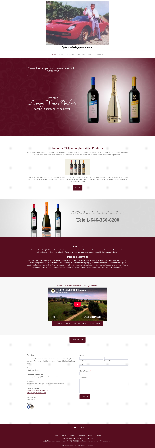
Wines (77, 188)
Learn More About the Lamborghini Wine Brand (78, 323)
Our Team (81, 436)
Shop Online (77, 340)
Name (82, 355)
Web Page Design (75, 445)
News (90, 436)
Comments (84, 378)
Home (56, 436)
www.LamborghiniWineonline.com (100, 441)
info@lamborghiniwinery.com (37, 390)
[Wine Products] (77, 166)
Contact (98, 436)
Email (82, 364)
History (72, 436)
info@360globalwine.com (36, 393)
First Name (83, 360)
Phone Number (85, 371)
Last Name (107, 360)
